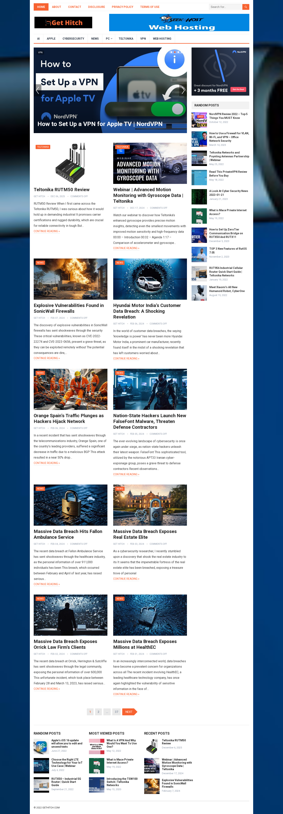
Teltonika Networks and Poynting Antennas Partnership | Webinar (229, 156)
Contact (74, 6)
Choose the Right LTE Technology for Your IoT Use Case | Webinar (67, 763)
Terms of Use (149, 6)
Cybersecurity (73, 38)
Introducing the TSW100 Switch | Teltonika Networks (122, 782)
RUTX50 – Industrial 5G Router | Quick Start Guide (66, 782)
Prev (37, 90)
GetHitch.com (51, 807)
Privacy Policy (122, 6)
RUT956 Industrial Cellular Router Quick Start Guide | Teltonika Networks (226, 271)
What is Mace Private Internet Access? (120, 761)
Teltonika (126, 38)
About (56, 6)
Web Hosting (162, 38)
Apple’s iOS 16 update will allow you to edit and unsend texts (66, 743)
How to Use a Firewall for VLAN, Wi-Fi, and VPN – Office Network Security (229, 137)
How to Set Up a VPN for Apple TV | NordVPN (100, 124)
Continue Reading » (47, 231)
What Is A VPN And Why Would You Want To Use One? (122, 743)
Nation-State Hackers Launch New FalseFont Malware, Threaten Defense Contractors (149, 421)
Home (41, 6)
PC (108, 38)
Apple (51, 38)
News (95, 38)
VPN (143, 38)
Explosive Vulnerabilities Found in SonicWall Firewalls (177, 783)
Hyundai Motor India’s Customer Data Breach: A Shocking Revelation (147, 311)
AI (38, 38)
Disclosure (96, 6)
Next (183, 90)
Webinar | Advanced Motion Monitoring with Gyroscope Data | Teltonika (148, 195)
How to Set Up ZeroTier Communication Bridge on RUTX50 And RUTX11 (226, 233)
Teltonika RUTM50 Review (62, 189)
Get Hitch (39, 196)
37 (116, 712)
